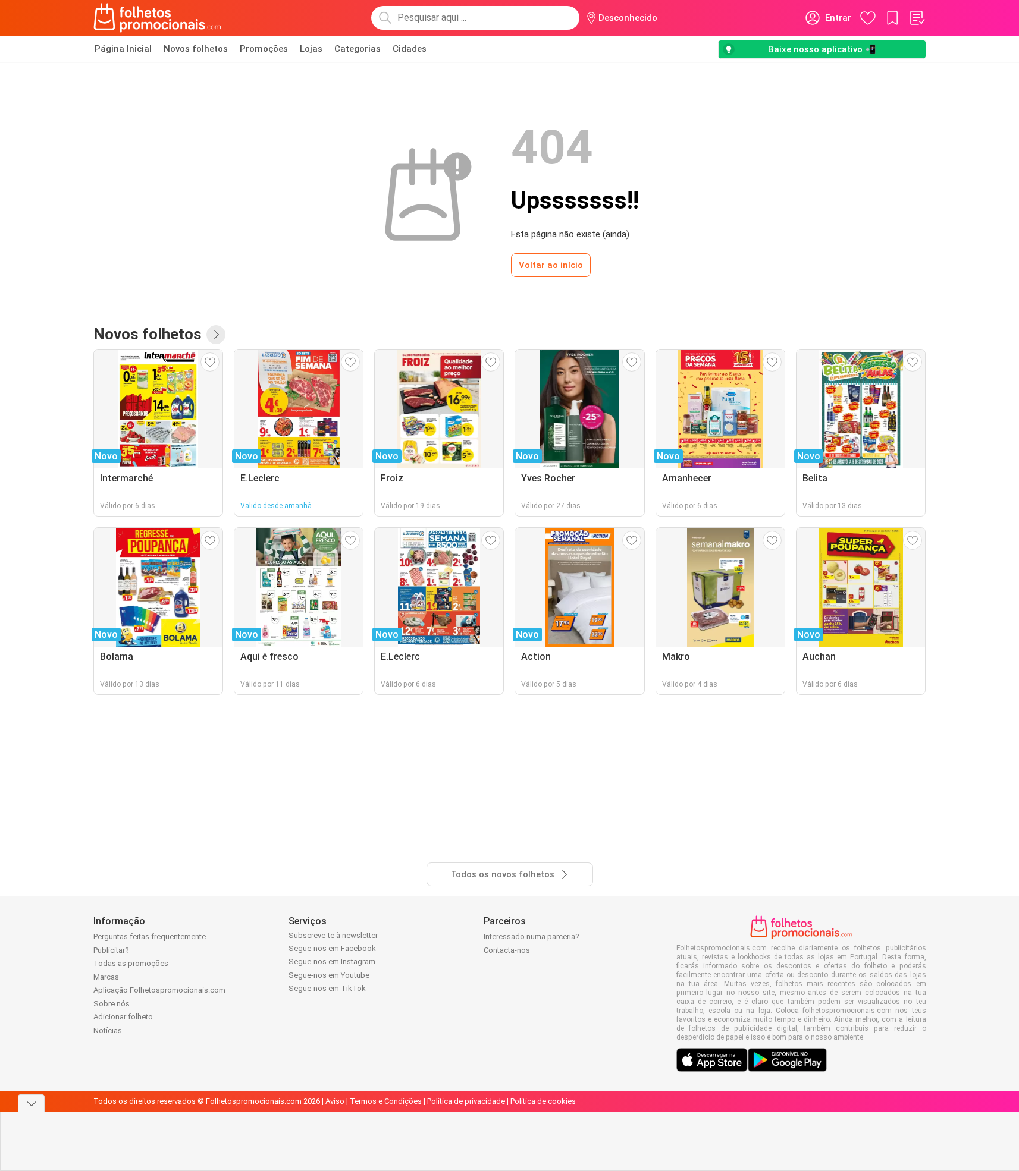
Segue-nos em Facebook (332, 948)
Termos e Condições (386, 1101)
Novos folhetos (196, 48)
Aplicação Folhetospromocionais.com (159, 990)
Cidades (410, 48)
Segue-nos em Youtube (329, 975)
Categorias (357, 48)
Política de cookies (543, 1101)
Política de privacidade (466, 1101)
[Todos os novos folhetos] (215, 334)
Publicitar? (111, 950)
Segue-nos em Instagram (332, 961)
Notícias (107, 1030)
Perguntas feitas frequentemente (149, 936)
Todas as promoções (130, 963)
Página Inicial (123, 48)
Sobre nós (111, 1003)
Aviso (334, 1101)
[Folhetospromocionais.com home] (157, 18)
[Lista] (916, 17)
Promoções (264, 48)
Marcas (106, 976)
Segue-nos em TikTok (327, 988)
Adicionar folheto (123, 1016)
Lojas (311, 48)
